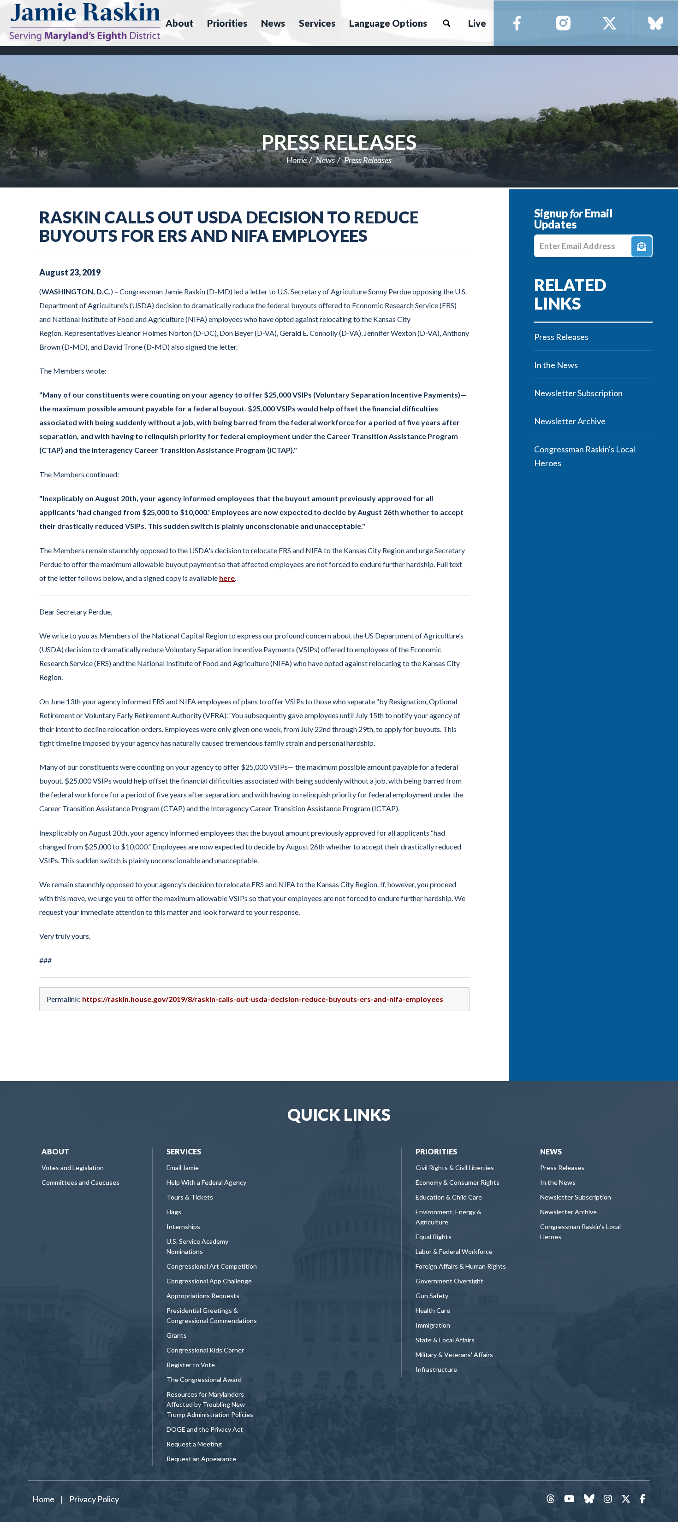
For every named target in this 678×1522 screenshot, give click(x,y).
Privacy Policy (94, 1499)
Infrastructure (436, 1369)
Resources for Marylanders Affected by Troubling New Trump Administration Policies (210, 1404)
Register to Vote (191, 1365)
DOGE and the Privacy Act (205, 1429)
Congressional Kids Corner (205, 1350)
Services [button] (317, 23)
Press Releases (339, 142)
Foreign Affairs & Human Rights (461, 1266)
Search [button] (446, 23)
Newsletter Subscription (578, 393)
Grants (177, 1335)
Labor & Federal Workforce (454, 1251)
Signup (641, 246)
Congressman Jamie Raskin (85, 21)
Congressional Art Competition (212, 1266)
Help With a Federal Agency (206, 1182)
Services (184, 1151)
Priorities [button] (227, 23)
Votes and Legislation (73, 1167)
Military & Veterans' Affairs (454, 1354)
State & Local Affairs (445, 1340)
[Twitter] (609, 23)
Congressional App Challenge (209, 1281)
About (55, 1151)
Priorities (436, 1151)
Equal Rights (434, 1237)
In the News (556, 365)
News (325, 160)
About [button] (179, 23)
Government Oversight (449, 1281)
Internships (183, 1226)
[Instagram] (563, 23)
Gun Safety (432, 1296)
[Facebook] (517, 23)
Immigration (433, 1325)
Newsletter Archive (570, 421)
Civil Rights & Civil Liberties (455, 1167)
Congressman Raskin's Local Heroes (584, 456)
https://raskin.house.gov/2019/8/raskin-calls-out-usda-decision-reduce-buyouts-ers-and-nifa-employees (262, 999)
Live (477, 23)
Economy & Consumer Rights (458, 1182)
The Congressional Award (204, 1379)
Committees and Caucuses (80, 1182)
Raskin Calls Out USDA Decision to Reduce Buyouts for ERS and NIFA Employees (229, 226)
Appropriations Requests (203, 1296)
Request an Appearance (201, 1459)
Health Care (433, 1310)
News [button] (273, 23)
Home (296, 160)
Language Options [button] (388, 23)
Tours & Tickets (190, 1197)
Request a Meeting (194, 1444)
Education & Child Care (449, 1197)
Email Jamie (183, 1167)
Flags (174, 1212)
